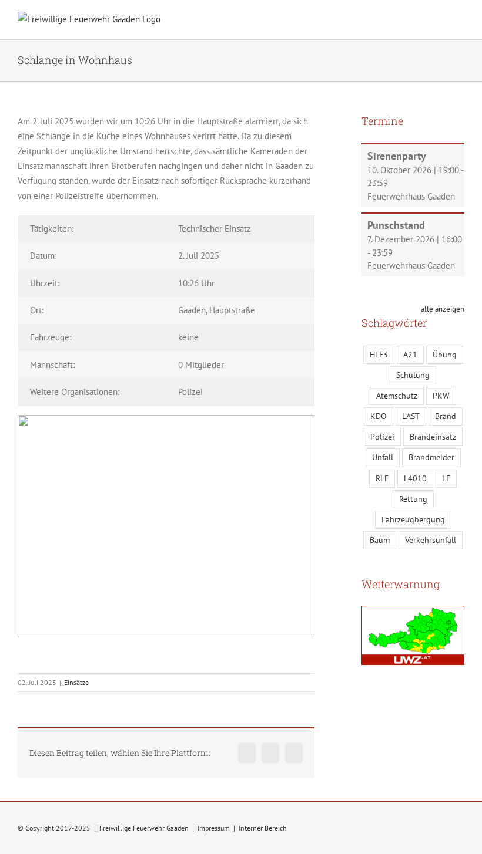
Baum (380, 540)
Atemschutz (396, 395)
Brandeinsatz (433, 436)
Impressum (214, 827)
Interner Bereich (263, 827)
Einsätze (76, 682)
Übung (445, 354)
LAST (411, 416)
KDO (378, 416)
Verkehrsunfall (430, 540)
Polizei (382, 436)
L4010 (415, 478)
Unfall (382, 457)
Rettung (413, 499)
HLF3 (379, 354)
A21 (410, 354)
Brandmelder (431, 457)
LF (446, 478)
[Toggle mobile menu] (459, 21)
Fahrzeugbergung (413, 519)
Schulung (413, 375)
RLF (382, 478)
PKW (441, 395)
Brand (445, 416)
